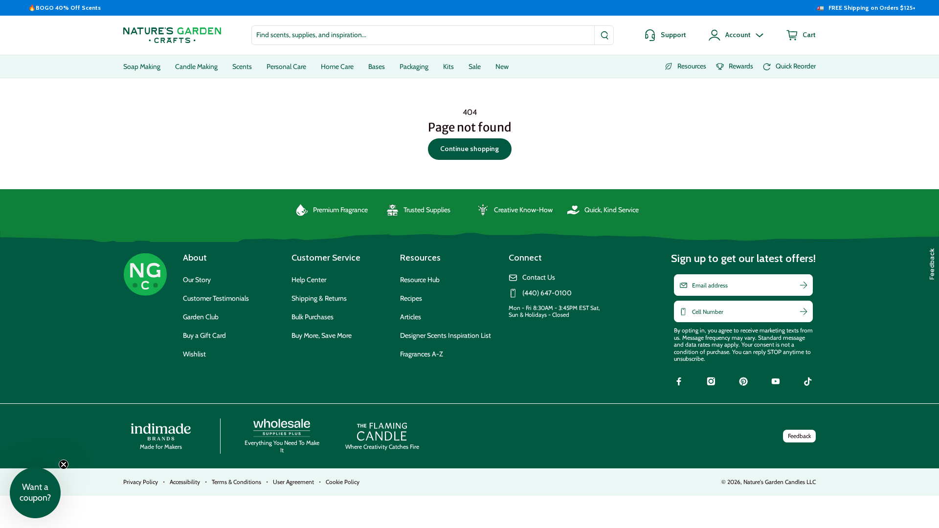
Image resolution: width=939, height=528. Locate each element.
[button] (35, 492)
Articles (410, 316)
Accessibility (185, 481)
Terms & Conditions (236, 481)
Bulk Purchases (312, 316)
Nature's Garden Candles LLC (779, 481)
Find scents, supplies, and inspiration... (311, 34)
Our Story (197, 279)
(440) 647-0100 (547, 293)
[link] (678, 382)
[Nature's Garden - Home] (172, 35)
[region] (469, 8)
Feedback (799, 436)
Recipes (411, 298)
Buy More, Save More (321, 335)
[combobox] (432, 35)
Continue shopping (469, 148)
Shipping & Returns (319, 298)
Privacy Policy (140, 481)
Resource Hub (420, 279)
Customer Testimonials (216, 298)
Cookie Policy (342, 481)
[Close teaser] (63, 464)
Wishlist (194, 354)
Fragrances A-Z (421, 354)
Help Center (308, 279)
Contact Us (538, 277)
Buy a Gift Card (204, 335)
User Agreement (293, 481)
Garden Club (201, 316)
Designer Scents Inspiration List (445, 335)
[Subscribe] (803, 285)
